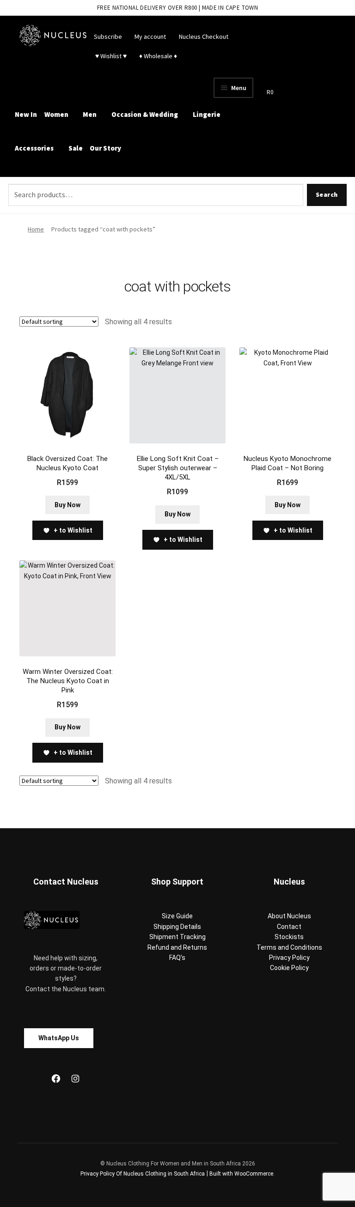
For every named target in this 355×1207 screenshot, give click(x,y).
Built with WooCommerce (241, 1174)
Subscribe (108, 36)
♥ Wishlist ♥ (110, 56)
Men (90, 114)
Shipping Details (177, 926)
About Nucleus (289, 916)
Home (36, 229)
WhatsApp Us (58, 1038)
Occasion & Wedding (144, 114)
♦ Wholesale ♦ (158, 56)
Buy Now (67, 505)
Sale (75, 148)
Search (327, 194)
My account (150, 36)
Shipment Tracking (177, 936)
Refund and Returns (177, 947)
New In (26, 114)
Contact (289, 926)
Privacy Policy (289, 957)
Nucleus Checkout (203, 36)
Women (56, 114)
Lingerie (206, 114)
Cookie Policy (289, 967)
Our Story (105, 148)
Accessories (34, 148)
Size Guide (177, 916)
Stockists (289, 936)
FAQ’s (177, 957)
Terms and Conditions (289, 947)
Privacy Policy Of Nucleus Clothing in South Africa (142, 1174)
